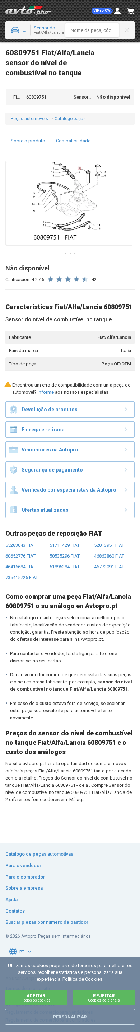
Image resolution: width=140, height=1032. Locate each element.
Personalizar (70, 1016)
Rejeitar (104, 997)
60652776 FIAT (20, 556)
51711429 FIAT (65, 545)
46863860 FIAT (109, 556)
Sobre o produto (28, 140)
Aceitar (36, 997)
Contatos (15, 911)
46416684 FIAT (20, 566)
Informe (46, 392)
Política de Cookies (82, 979)
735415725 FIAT (21, 577)
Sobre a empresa (24, 888)
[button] (102, 11)
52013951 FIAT (109, 545)
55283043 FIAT (20, 545)
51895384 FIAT (65, 566)
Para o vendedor (23, 865)
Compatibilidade (73, 140)
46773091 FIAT (109, 566)
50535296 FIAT (65, 556)
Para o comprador (25, 877)
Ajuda (11, 899)
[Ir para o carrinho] (130, 10)
